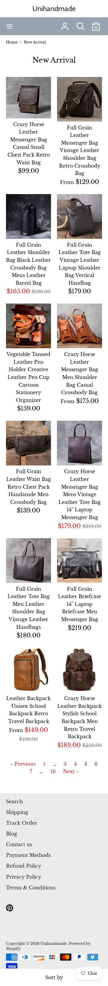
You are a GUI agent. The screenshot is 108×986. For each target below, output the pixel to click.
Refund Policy (23, 866)
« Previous (23, 764)
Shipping (17, 812)
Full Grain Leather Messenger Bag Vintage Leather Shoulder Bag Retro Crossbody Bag (79, 151)
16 (53, 771)
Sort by (54, 977)
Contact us (19, 844)
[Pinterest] (10, 908)
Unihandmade (54, 8)
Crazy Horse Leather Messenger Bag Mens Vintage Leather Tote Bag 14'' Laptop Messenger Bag (79, 494)
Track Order (21, 823)
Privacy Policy (23, 877)
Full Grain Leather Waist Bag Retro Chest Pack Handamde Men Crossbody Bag (28, 486)
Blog (11, 834)
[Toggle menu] (9, 26)
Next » (71, 771)
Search (14, 801)
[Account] (65, 24)
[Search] (80, 24)
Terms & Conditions (31, 888)
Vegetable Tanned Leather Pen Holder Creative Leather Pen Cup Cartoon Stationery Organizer (28, 377)
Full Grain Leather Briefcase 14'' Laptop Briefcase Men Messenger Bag (79, 604)
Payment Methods (28, 855)
